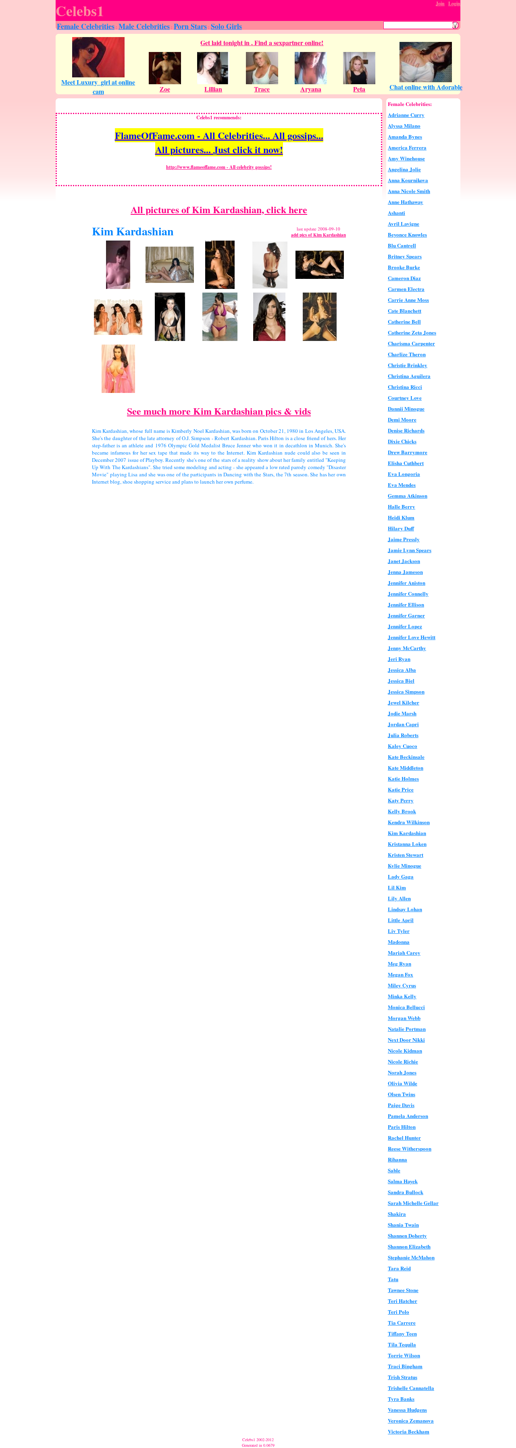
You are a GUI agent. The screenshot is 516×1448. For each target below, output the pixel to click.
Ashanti (396, 212)
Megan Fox (400, 974)
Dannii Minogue (406, 408)
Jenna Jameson (405, 571)
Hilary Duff (401, 528)
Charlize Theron (407, 354)
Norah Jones (402, 1072)
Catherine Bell (404, 321)
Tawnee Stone (403, 1290)
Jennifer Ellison (406, 604)
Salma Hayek (403, 1181)
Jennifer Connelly (408, 593)
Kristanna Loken (407, 844)
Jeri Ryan (399, 659)
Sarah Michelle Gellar (413, 1203)
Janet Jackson (404, 561)
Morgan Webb (404, 1018)
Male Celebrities (144, 26)
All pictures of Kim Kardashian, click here (219, 209)
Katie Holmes (403, 778)
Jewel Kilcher (403, 702)
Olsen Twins (401, 1094)
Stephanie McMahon (411, 1257)
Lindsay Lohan (405, 909)
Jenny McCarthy (407, 648)
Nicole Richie (403, 1061)
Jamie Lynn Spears (409, 550)
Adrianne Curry (406, 114)
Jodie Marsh (402, 713)
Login (454, 3)
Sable (394, 1170)
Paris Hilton (402, 1126)
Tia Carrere (402, 1322)
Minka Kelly (402, 996)
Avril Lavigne (403, 223)
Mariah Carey (404, 952)
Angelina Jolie (404, 169)
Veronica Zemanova (411, 1420)
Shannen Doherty (407, 1235)
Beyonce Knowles (407, 234)
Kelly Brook (402, 811)
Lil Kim (397, 887)
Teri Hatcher (402, 1301)
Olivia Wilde (402, 1083)
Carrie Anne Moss (408, 299)
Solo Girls (226, 26)
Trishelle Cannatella (411, 1388)
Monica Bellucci (406, 1007)
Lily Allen (399, 898)
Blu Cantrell (402, 245)
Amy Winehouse (406, 158)
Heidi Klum (401, 517)
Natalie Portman (407, 1029)
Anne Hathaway (405, 202)
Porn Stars (190, 26)
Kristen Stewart (405, 854)
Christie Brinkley (407, 365)
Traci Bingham (405, 1366)
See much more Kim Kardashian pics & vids (219, 411)
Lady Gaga (401, 876)
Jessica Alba (402, 669)
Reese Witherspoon (409, 1148)
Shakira (397, 1213)
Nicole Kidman (405, 1050)
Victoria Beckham (408, 1431)
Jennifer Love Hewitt (411, 637)
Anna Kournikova (408, 180)
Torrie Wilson (404, 1355)
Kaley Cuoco (402, 746)
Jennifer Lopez (405, 626)
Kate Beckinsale (406, 756)
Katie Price (401, 789)
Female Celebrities (85, 26)
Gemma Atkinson (407, 495)
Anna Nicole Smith (409, 191)
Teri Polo (398, 1311)
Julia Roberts (403, 735)
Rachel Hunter (404, 1137)
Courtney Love (405, 397)
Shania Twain (403, 1224)
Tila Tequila (402, 1344)
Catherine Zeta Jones (412, 332)
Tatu (393, 1279)
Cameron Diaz (404, 278)
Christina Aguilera (409, 376)
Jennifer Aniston (406, 582)
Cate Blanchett (404, 310)
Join (440, 3)
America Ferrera (407, 147)
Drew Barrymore (407, 452)
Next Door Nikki (406, 1039)
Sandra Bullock (405, 1192)
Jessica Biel (401, 680)
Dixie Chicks (402, 441)
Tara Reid (399, 1268)
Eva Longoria (404, 474)
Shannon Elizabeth (409, 1246)
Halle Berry (401, 506)
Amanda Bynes (405, 136)
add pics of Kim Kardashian (318, 235)
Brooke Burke (404, 267)
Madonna (399, 941)
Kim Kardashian (407, 833)
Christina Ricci (405, 387)
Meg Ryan (399, 963)
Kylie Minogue (404, 865)
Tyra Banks (401, 1398)
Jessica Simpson (406, 691)
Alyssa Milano (404, 125)
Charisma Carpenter (411, 343)
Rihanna (397, 1159)
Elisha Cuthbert (406, 463)
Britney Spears (405, 256)
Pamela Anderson (408, 1116)
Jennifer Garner (406, 615)
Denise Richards (406, 430)
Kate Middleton (405, 767)
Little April (401, 920)
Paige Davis (401, 1105)
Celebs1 (80, 10)
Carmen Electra (406, 289)
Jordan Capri (403, 724)
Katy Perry (401, 800)
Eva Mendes (402, 484)
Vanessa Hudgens (407, 1409)
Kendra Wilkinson (409, 822)
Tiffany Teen (402, 1333)
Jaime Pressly (404, 539)
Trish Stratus (402, 1377)
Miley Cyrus (402, 985)
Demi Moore (402, 419)
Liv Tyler (399, 931)
